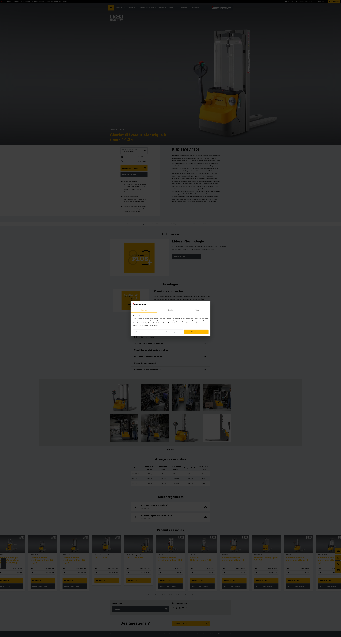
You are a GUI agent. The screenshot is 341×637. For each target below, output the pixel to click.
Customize (169, 332)
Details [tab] (170, 310)
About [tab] (197, 310)
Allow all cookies (196, 332)
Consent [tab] (144, 310)
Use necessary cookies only (145, 332)
